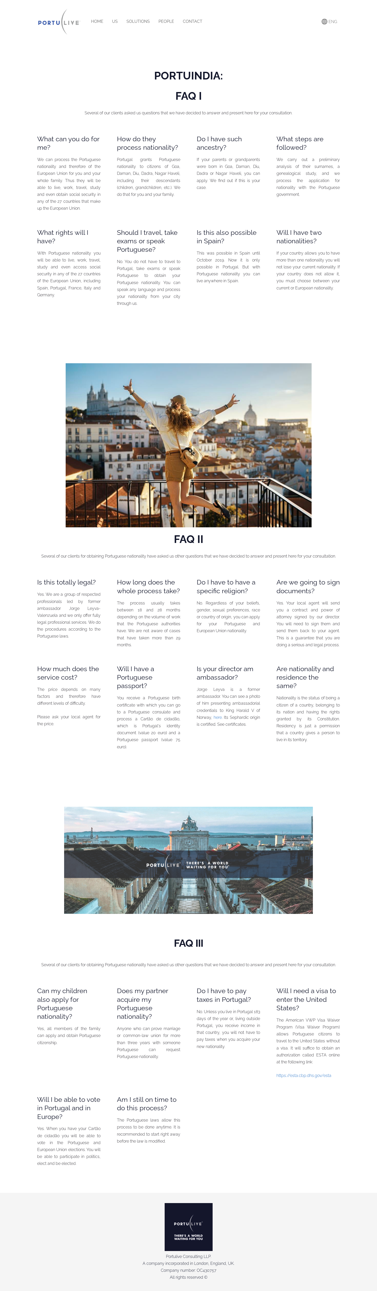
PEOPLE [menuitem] (166, 21)
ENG (332, 21)
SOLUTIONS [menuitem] (138, 21)
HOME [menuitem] (97, 21)
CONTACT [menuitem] (192, 21)
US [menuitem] (115, 21)
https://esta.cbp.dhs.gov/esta (303, 1075)
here (218, 717)
